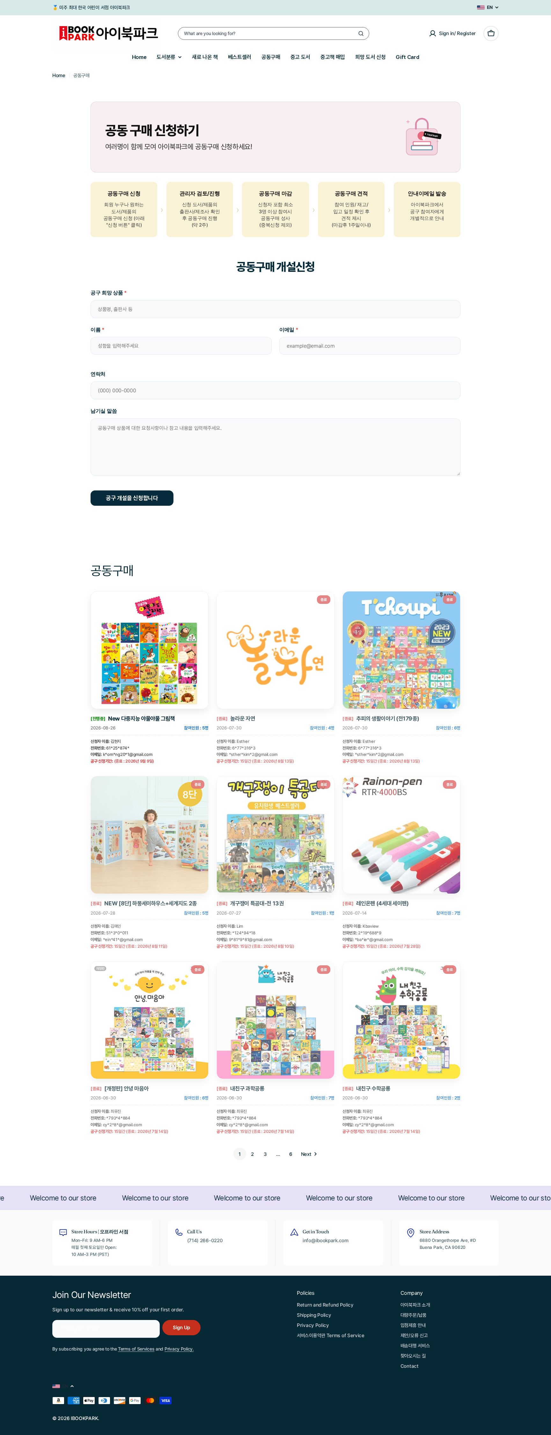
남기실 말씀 (104, 411)
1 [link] (240, 1154)
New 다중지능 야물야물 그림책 (141, 718)
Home (58, 75)
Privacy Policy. (179, 1349)
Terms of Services (136, 1349)
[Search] (360, 33)
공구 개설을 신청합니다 (132, 498)
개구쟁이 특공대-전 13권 (256, 903)
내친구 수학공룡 (373, 1088)
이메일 (288, 329)
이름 (98, 329)
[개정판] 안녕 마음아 (126, 1088)
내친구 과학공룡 (247, 1088)
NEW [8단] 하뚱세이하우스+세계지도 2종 (150, 903)
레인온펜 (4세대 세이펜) (382, 903)
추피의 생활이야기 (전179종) (387, 718)
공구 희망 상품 (109, 292)
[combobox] (273, 33)
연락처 (98, 374)
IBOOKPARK (84, 1418)
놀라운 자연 (242, 718)
